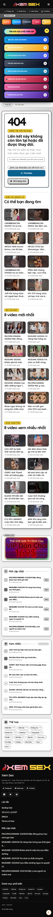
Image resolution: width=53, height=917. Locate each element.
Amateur (24, 732)
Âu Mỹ (8, 737)
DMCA (5, 816)
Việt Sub (23, 728)
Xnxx (38, 742)
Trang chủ (10, 11)
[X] (10, 794)
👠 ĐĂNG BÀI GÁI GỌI (13, 87)
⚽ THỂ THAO (46, 22)
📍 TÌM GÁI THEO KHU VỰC (15, 63)
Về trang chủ (19, 181)
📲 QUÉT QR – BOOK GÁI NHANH (16, 39)
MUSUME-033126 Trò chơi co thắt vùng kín (22, 858)
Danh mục (20, 788)
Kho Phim (34, 11)
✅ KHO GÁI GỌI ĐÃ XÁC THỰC (16, 55)
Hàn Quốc (29, 742)
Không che (36, 728)
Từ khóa (32, 788)
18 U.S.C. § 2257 (9, 812)
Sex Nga (8, 742)
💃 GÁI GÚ (36, 22)
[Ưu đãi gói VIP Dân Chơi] (26, 548)
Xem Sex (8, 775)
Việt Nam (19, 737)
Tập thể (31, 737)
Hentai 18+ (10, 732)
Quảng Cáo (7, 807)
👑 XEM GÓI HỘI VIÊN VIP (14, 47)
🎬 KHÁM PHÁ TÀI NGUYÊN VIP (16, 79)
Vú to (7, 746)
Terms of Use (8, 821)
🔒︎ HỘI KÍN (6, 22)
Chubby (18, 742)
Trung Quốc (37, 732)
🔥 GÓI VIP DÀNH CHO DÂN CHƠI (16, 71)
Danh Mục (22, 11)
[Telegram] (4, 794)
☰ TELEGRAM (16, 22)
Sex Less (42, 737)
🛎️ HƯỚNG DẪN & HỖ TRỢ (14, 95)
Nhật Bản (10, 728)
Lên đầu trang (8, 909)
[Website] (16, 794)
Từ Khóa (47, 11)
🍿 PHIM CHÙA (26, 22)
